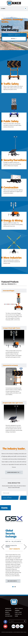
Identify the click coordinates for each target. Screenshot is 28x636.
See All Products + (9, 284)
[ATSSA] (13, 626)
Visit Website (14, 549)
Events (7, 612)
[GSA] (22, 626)
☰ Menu (3, 8)
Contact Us (18, 614)
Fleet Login (18, 612)
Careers (17, 610)
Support (7, 614)
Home (16, 616)
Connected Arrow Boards (10, 365)
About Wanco (19, 608)
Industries (8, 610)
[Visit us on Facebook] (5, 623)
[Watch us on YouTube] (5, 628)
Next (25, 546)
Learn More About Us (13, 472)
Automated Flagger (8, 290)
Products (8, 608)
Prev (2, 546)
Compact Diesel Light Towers (11, 328)
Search (25, 8)
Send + (5, 497)
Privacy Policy (24, 632)
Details (13, 38)
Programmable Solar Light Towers (13, 403)
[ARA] (17, 626)
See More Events (12, 581)
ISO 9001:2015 (8, 616)
